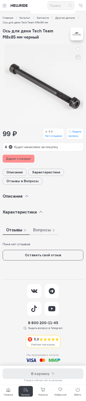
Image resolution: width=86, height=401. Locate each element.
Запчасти (43, 18)
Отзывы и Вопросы (22, 181)
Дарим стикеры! (18, 158)
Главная (8, 18)
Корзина (43, 394)
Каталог (24, 18)
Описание (14, 172)
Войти (77, 394)
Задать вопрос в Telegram (45, 328)
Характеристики (46, 172)
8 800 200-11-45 (43, 323)
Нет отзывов (53, 133)
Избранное (60, 394)
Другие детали (65, 18)
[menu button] (5, 5)
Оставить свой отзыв (43, 255)
